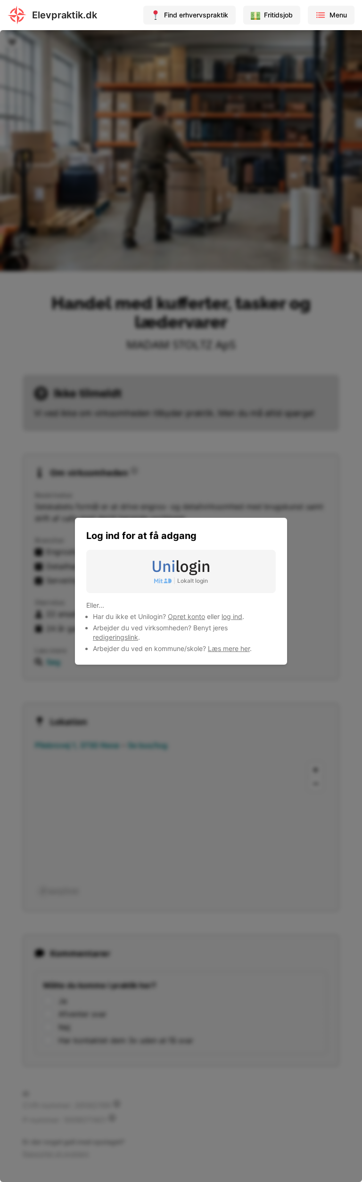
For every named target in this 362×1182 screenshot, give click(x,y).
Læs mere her (229, 648)
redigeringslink (115, 637)
